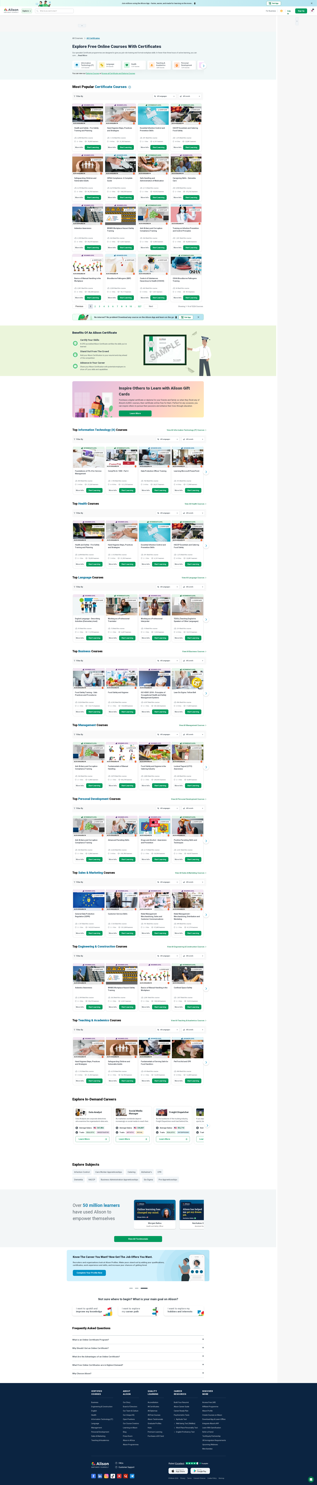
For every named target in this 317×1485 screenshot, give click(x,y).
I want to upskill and (89, 1310)
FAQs (121, 1463)
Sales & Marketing (98, 1436)
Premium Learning (155, 1432)
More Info (79, 147)
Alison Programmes (131, 1445)
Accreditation (153, 1402)
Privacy (182, 1478)
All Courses (77, 38)
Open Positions (129, 1419)
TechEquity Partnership (211, 1436)
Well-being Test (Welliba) (185, 1423)
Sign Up (301, 11)
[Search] (37, 11)
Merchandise (207, 1449)
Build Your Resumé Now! (94, 1273)
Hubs (150, 1428)
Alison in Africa (129, 1440)
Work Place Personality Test (187, 1428)
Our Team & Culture (130, 1411)
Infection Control (82, 1172)
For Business (271, 11)
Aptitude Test (181, 1419)
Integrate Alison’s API (210, 1423)
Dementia (78, 1179)
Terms (189, 1478)
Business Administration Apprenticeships (119, 1179)
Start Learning (93, 147)
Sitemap (221, 1478)
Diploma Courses (92, 73)
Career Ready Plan (181, 1411)
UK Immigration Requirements (214, 1440)
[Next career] (207, 1125)
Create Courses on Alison (212, 1415)
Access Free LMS (209, 1402)
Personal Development (100, 1432)
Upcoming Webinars (210, 1445)
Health (93, 1415)
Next (151, 306)
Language (95, 1423)
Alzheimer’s (146, 1172)
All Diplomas (152, 1411)
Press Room (127, 1436)
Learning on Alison (130, 1428)
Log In (289, 11)
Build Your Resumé (181, 1402)
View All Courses (185, 430)
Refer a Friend (207, 1432)
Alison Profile (207, 1411)
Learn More (135, 413)
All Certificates (153, 1407)
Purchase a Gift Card (156, 1436)
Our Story (126, 1402)
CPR (159, 1172)
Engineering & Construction (101, 1407)
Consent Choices (199, 1478)
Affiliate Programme (210, 1407)
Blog (124, 1432)
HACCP (92, 1179)
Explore (26, 11)
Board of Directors (130, 1407)
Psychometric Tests (181, 1415)
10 (131, 306)
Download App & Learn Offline (213, 1419)
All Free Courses (154, 1415)
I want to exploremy (131, 1310)
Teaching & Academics (100, 1440)
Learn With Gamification (211, 1428)
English (94, 1411)
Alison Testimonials (155, 1419)
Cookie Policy (212, 1478)
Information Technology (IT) (102, 1419)
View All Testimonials (138, 1239)
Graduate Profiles (154, 1423)
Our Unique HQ (128, 1415)
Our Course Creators (131, 1423)
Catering (131, 1172)
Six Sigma (148, 1179)
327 (139, 306)
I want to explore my (180, 1310)
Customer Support (126, 1467)
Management (96, 1428)
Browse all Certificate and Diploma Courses (118, 73)
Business (94, 1402)
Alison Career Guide (181, 1407)
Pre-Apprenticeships (168, 1179)
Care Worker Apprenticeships (108, 1172)
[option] (84, 65)
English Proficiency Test (185, 1432)
